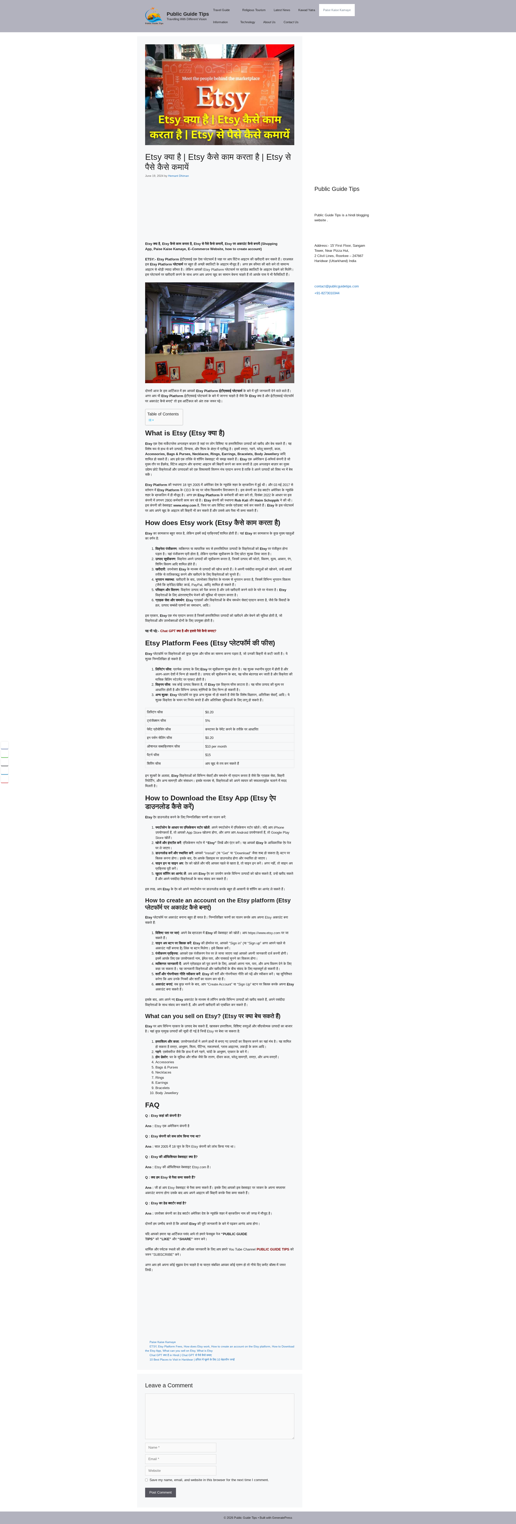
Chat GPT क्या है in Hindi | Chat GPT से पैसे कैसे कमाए (181, 1355)
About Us (269, 22)
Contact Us (291, 22)
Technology (247, 22)
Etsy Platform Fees (170, 1346)
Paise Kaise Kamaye (337, 10)
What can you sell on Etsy (179, 1350)
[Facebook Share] (4, 745)
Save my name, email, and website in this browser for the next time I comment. (209, 1480)
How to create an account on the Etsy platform (240, 1346)
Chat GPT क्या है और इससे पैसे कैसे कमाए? (188, 631)
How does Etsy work (197, 1346)
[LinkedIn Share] (4, 770)
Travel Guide (221, 10)
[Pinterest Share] (4, 779)
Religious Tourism (254, 10)
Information (220, 22)
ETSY (153, 1346)
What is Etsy (205, 1350)
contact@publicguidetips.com (336, 286)
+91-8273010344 (326, 293)
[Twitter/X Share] (4, 762)
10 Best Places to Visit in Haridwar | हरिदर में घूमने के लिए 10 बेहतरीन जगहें (192, 1359)
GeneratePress (282, 1517)
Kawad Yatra (306, 10)
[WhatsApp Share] (4, 753)
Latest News (282, 10)
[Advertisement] (219, 213)
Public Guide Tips (188, 14)
